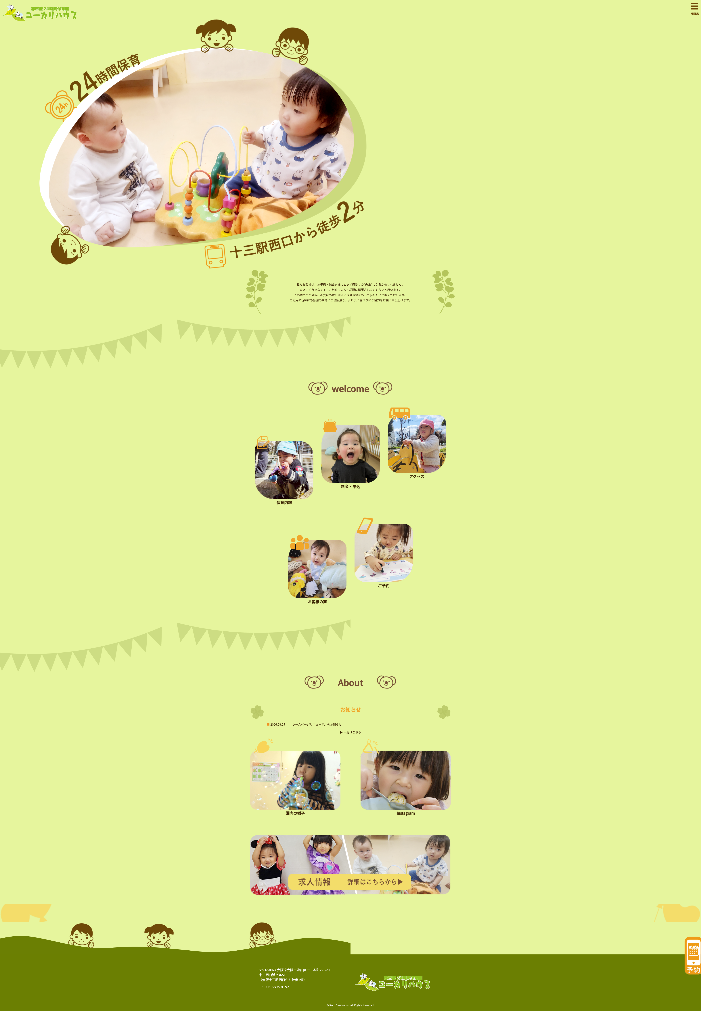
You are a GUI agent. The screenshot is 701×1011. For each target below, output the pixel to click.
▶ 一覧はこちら (350, 732)
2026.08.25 (277, 724)
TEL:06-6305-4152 (274, 986)
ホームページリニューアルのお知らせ (317, 724)
